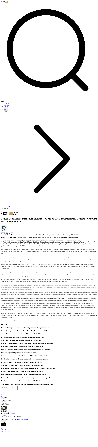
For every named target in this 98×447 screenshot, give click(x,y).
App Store (5, 413)
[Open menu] (1, 211)
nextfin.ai (19, 320)
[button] (50, 208)
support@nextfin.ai (5, 431)
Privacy (2, 428)
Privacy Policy (25, 419)
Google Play (13, 413)
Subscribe (3, 421)
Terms (18, 419)
